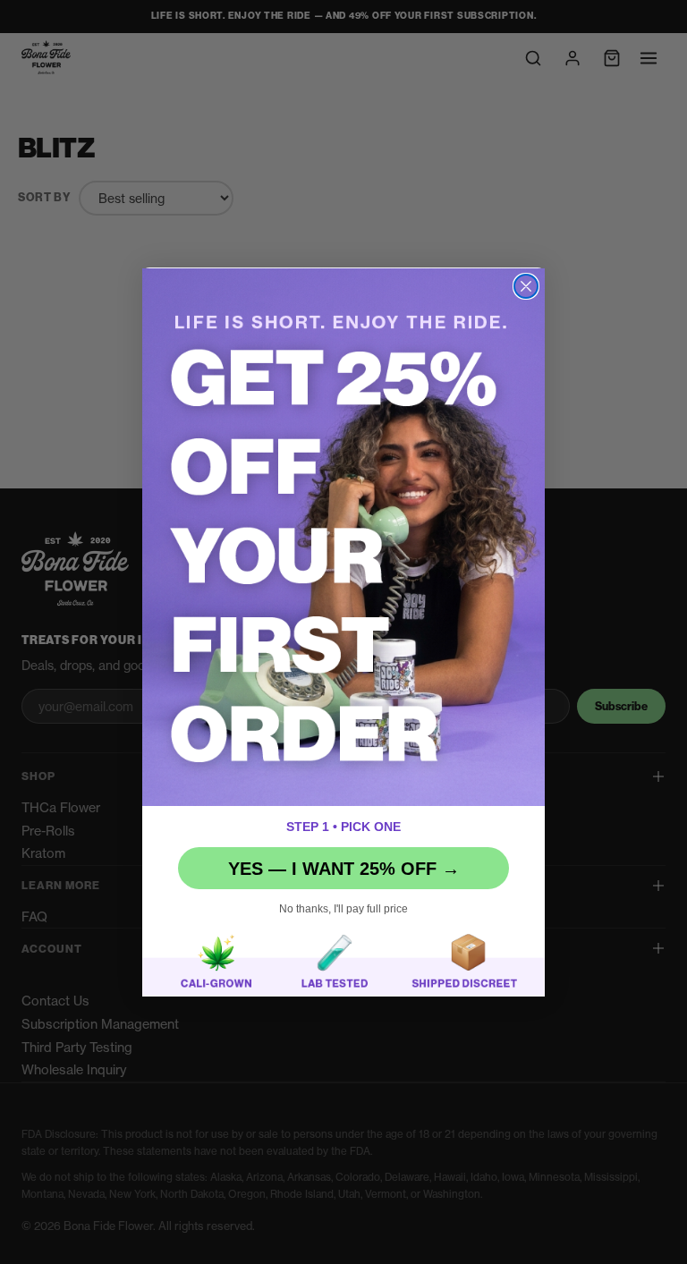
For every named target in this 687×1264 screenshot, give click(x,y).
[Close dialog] (526, 286)
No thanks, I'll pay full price (343, 909)
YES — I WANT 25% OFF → (344, 868)
